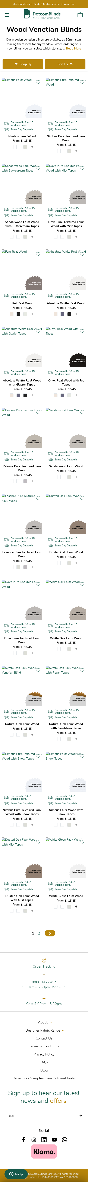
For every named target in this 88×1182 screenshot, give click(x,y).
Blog (44, 1070)
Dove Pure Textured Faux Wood (22, 640)
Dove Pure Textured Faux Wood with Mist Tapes (66, 224)
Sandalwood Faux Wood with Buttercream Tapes (22, 224)
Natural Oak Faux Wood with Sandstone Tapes (66, 726)
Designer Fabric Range (42, 1030)
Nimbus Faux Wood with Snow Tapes (66, 812)
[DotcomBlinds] (42, 14)
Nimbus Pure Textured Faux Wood (66, 138)
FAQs (44, 1062)
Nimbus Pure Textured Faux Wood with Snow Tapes (22, 812)
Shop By (25, 64)
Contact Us (44, 1038)
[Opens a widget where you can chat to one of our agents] (16, 1174)
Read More (73, 48)
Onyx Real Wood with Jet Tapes (66, 382)
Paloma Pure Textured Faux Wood (22, 468)
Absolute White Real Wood (66, 303)
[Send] (78, 1115)
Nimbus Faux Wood (22, 136)
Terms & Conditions (44, 1046)
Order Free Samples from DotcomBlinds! (44, 1078)
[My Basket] (80, 14)
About (43, 1022)
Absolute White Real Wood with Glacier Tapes (22, 382)
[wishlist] (38, 82)
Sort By (63, 64)
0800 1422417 (44, 982)
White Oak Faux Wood (66, 638)
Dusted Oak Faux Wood (66, 552)
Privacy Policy (44, 1054)
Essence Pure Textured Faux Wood (22, 554)
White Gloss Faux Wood (66, 896)
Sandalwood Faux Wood (66, 466)
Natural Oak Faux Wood (22, 724)
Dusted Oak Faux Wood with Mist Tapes (22, 898)
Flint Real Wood (22, 303)
